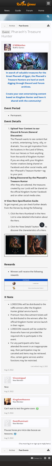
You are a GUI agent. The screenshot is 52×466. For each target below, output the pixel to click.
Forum (29, 10)
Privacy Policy (46, 463)
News (7, 10)
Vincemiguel (19, 378)
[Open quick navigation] (48, 25)
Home (41, 10)
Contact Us (37, 458)
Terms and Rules (34, 463)
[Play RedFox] (26, 3)
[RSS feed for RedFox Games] (49, 458)
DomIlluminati (20, 421)
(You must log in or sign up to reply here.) (35, 443)
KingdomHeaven (21, 399)
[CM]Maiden (19, 45)
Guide (18, 10)
